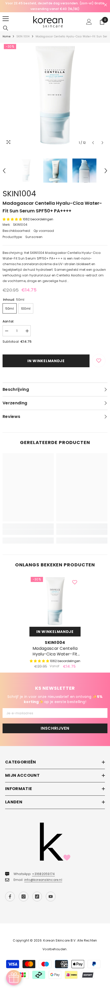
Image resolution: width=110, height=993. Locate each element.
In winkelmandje (46, 360)
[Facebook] (10, 896)
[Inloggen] (89, 22)
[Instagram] (23, 896)
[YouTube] (51, 896)
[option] (55, 6)
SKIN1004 (19, 193)
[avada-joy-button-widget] (13, 978)
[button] (93, 142)
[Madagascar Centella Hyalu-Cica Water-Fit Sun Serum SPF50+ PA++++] (55, 601)
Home (6, 36)
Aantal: (8, 321)
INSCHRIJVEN (55, 728)
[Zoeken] (6, 28)
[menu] (6, 19)
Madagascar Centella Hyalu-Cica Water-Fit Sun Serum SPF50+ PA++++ (55, 651)
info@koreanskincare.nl (43, 880)
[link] (28, 532)
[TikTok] (37, 896)
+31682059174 (43, 874)
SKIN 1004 (23, 36)
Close (105, 5)
